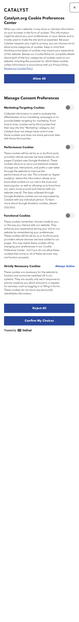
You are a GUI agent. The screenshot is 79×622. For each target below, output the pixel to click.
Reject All (39, 308)
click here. (9, 207)
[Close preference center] (74, 7)
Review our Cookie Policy (18, 68)
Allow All (39, 78)
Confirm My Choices (39, 320)
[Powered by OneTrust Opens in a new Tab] (19, 331)
